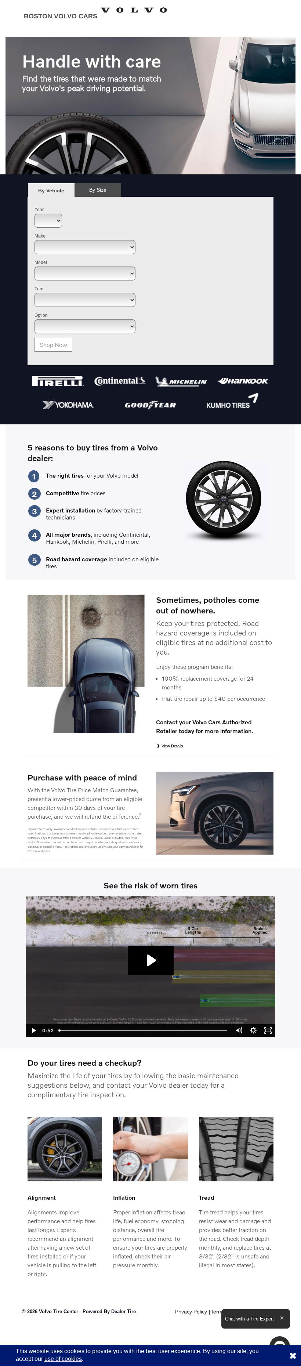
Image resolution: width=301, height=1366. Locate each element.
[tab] (51, 190)
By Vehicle (51, 190)
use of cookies (63, 1359)
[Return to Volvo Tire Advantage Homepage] (95, 10)
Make (40, 236)
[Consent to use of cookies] (293, 1355)
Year (39, 209)
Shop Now (53, 344)
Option (41, 315)
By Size (97, 190)
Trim (39, 288)
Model (41, 262)
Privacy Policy (191, 1312)
